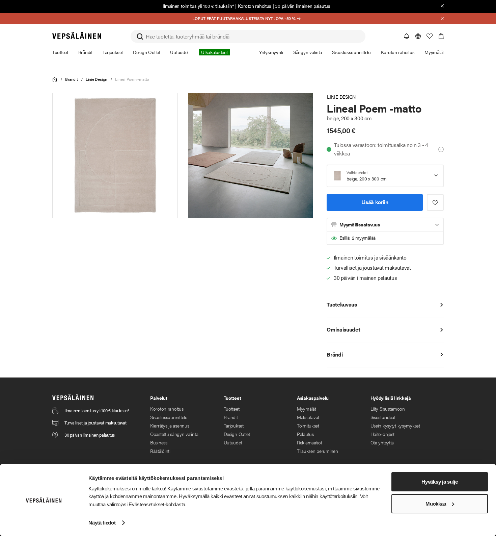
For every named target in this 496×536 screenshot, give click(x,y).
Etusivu (54, 79)
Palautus (305, 434)
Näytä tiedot (101, 523)
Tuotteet (232, 408)
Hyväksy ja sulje (439, 482)
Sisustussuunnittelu (169, 417)
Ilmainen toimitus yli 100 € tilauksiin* (198, 5)
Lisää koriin (374, 202)
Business (158, 442)
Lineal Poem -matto (132, 79)
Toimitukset (308, 425)
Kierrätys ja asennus (169, 425)
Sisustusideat (382, 417)
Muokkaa (435, 504)
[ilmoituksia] (406, 36)
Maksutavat (308, 417)
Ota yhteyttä (382, 442)
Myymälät (306, 408)
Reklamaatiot (309, 442)
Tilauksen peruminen (317, 450)
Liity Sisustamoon (387, 408)
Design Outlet (237, 434)
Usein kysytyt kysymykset (395, 425)
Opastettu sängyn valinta (174, 434)
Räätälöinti (160, 450)
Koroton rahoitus (255, 5)
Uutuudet (233, 442)
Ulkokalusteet (214, 52)
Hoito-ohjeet (382, 434)
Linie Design (96, 79)
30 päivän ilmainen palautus (302, 5)
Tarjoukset (234, 425)
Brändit (71, 79)
